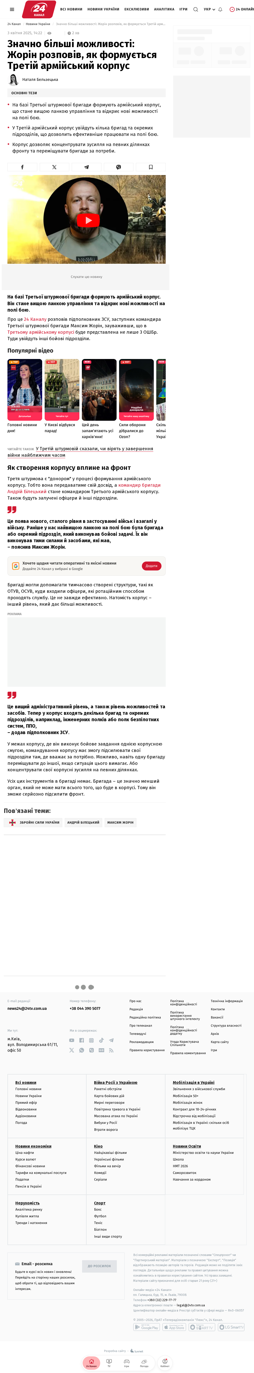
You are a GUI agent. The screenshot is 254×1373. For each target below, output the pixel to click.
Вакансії (217, 1017)
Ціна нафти (24, 1153)
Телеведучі (137, 1034)
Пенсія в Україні (28, 1186)
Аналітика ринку (28, 1209)
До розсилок (99, 1266)
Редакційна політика (145, 1017)
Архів (215, 1034)
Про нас (135, 1001)
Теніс (98, 1223)
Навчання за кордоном (192, 1179)
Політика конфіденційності (183, 1003)
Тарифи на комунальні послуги (40, 1173)
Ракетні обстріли (108, 1089)
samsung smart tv (231, 1327)
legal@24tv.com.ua (191, 1305)
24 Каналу (35, 319)
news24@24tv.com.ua (27, 1008)
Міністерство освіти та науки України (203, 1153)
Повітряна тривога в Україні (117, 1109)
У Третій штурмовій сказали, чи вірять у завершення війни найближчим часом (80, 452)
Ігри (183, 9)
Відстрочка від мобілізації (194, 1116)
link (71, 1040)
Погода (21, 1123)
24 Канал (14, 24)
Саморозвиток (184, 1173)
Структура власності (226, 1025)
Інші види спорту (108, 1236)
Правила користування (147, 1050)
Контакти (218, 1009)
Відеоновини (26, 1109)
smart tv (202, 1327)
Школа (178, 1159)
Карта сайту (220, 1042)
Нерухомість (27, 1203)
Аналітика (164, 9)
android (146, 1327)
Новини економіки (33, 1146)
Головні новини (28, 1089)
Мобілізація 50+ (185, 1096)
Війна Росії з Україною (115, 1082)
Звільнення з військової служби (199, 1089)
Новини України (104, 9)
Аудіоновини (25, 1116)
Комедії (100, 1173)
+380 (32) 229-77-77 (161, 1300)
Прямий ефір (26, 1103)
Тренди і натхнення (31, 1223)
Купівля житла (27, 1216)
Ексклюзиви (137, 9)
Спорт (99, 1203)
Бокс (97, 1209)
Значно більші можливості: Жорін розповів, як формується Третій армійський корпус (110, 24)
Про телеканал (140, 1025)
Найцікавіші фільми (110, 1153)
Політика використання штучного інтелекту (185, 1016)
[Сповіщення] (220, 9)
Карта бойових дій (109, 1096)
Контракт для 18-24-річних (194, 1109)
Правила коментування (188, 1053)
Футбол (100, 1216)
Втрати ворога (106, 1130)
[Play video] (88, 220)
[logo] (39, 9)
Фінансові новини (30, 1166)
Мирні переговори (109, 1103)
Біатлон (100, 1229)
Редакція (136, 1009)
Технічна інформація (227, 1001)
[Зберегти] (150, 167)
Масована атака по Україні (116, 1116)
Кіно (98, 1146)
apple (174, 1327)
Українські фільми (109, 1159)
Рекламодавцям (141, 1042)
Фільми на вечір (107, 1166)
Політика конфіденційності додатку (183, 1030)
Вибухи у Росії (105, 1123)
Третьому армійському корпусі (40, 332)
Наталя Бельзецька (40, 80)
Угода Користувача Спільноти (184, 1043)
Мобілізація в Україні (194, 1082)
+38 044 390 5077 (85, 1008)
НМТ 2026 (180, 1166)
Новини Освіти (187, 1146)
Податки (22, 1179)
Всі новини (71, 9)
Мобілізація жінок (187, 1103)
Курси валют (25, 1159)
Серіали (100, 1179)
